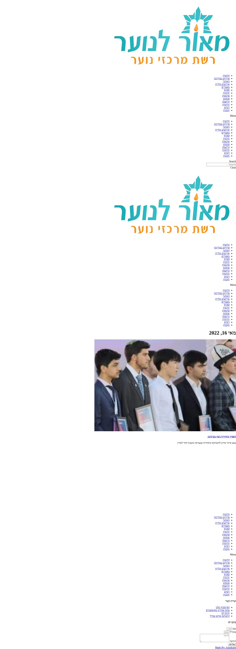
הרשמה (226, 101)
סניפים (226, 98)
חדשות (226, 75)
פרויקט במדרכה (222, 78)
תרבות (226, 93)
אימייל (232, 632)
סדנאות (226, 95)
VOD (227, 90)
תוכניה (226, 110)
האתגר (226, 81)
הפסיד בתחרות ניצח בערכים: (221, 436)
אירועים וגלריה (222, 84)
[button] (118, 115)
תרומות (226, 104)
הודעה (232, 641)
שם (234, 628)
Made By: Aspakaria (225, 647)
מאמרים (226, 87)
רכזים (227, 107)
